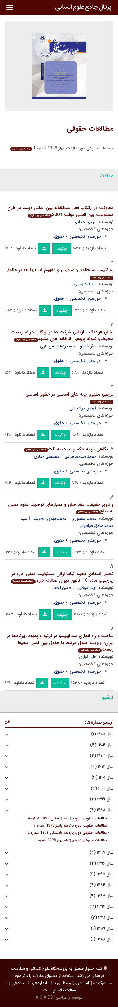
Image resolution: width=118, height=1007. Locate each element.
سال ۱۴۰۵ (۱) (102, 734)
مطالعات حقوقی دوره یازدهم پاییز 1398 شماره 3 (70, 826)
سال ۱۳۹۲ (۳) (101, 907)
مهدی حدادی (85, 222)
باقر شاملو (88, 346)
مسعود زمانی (85, 284)
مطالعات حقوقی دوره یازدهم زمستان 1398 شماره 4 (67, 818)
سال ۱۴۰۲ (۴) (101, 767)
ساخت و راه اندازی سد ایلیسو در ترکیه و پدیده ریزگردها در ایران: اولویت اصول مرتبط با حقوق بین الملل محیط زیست (60, 642)
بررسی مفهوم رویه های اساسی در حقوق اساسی (69, 397)
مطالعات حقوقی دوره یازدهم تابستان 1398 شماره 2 (67, 833)
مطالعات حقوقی (90, 129)
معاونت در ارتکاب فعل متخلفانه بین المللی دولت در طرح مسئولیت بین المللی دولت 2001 (60, 211)
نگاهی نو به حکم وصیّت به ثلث (67, 449)
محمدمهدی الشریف (49, 518)
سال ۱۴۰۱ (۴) (102, 777)
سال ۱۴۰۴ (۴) (101, 745)
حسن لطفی (61, 587)
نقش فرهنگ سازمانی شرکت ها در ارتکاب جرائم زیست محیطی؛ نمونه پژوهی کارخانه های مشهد (62, 336)
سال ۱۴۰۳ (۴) (101, 756)
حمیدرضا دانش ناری (57, 346)
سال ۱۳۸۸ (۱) (101, 939)
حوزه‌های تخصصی (85, 236)
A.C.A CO (44, 997)
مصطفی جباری (46, 456)
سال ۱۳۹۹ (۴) (101, 799)
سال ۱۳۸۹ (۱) (102, 928)
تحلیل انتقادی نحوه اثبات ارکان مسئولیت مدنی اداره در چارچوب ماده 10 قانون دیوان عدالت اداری (62, 577)
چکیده (61, 248)
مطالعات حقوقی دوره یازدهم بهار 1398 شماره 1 (71, 840)
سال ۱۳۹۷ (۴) (101, 852)
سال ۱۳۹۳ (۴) (101, 896)
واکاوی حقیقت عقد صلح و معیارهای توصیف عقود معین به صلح (60, 508)
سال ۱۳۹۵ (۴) (101, 874)
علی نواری (87, 656)
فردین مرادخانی (83, 408)
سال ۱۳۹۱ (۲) (102, 918)
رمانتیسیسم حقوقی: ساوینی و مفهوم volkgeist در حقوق (59, 272)
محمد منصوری (83, 518)
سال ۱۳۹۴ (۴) (101, 885)
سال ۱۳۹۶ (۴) (101, 863)
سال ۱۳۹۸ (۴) (101, 810)
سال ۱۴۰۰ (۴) (102, 788)
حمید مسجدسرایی (80, 456)
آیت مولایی (86, 587)
